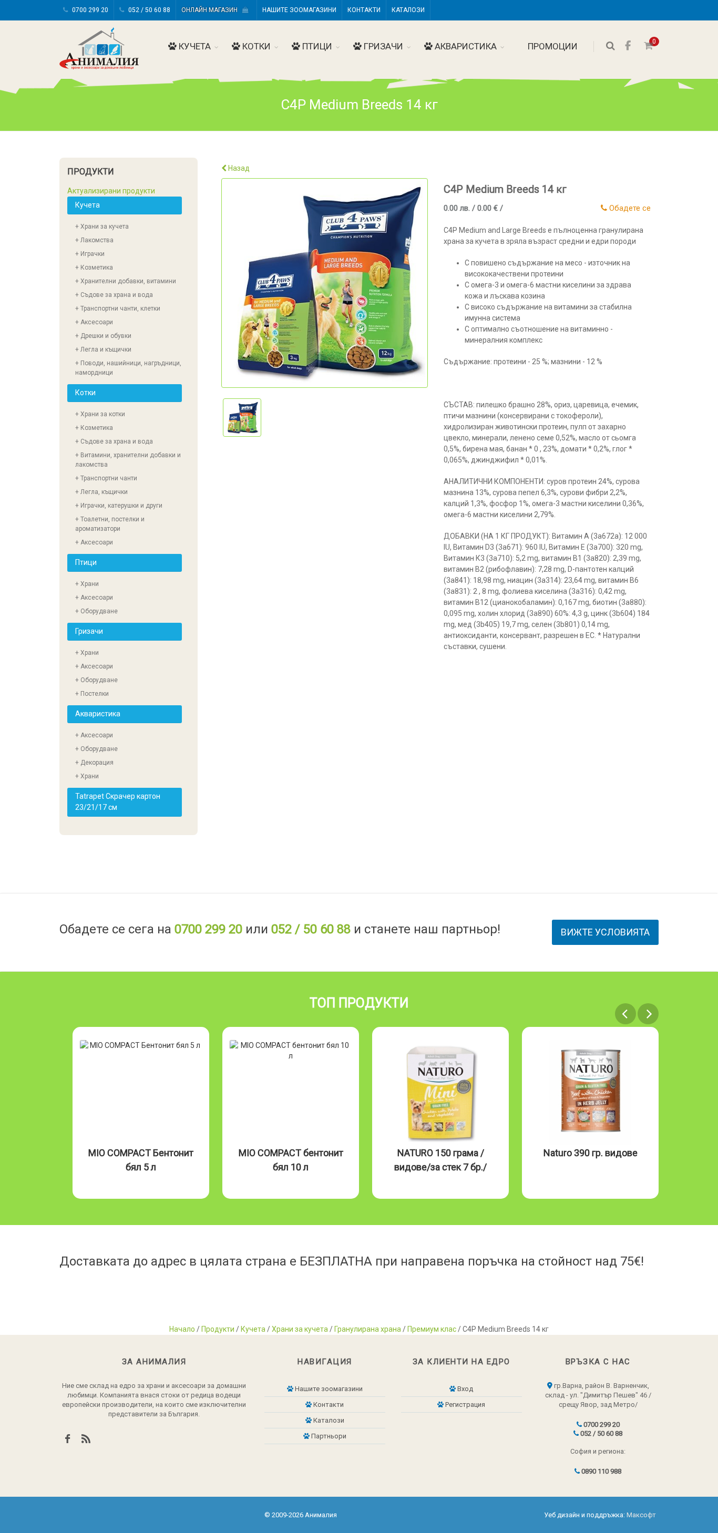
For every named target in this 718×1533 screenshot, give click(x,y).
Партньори (328, 1436)
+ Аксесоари (94, 322)
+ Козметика (94, 267)
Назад (238, 168)
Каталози (408, 10)
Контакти (364, 10)
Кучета (194, 46)
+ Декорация (94, 762)
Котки (255, 46)
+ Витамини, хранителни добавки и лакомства (128, 459)
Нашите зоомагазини (299, 10)
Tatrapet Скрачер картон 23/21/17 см (117, 801)
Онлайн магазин (211, 10)
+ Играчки (90, 254)
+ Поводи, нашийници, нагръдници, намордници (128, 367)
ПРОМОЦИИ (552, 46)
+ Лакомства (94, 240)
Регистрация (464, 1404)
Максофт (641, 1515)
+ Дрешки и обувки (103, 335)
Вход (464, 1389)
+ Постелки (92, 693)
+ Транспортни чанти (106, 478)
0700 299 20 (89, 10)
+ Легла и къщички (103, 349)
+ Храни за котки (100, 414)
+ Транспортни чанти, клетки (117, 308)
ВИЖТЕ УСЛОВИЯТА (605, 932)
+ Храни (87, 584)
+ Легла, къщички (101, 492)
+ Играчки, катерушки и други (118, 505)
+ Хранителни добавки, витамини (125, 281)
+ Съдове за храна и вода (114, 295)
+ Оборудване (96, 611)
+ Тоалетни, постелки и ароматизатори (110, 524)
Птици (316, 46)
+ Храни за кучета (102, 226)
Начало (182, 1329)
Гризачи (382, 46)
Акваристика (465, 46)
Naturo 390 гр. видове (590, 1152)
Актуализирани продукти (111, 191)
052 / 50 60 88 (148, 10)
